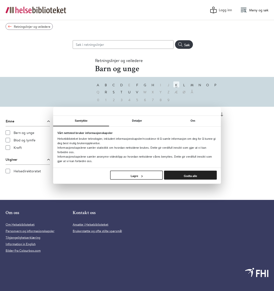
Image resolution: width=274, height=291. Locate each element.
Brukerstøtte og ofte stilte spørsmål (97, 231)
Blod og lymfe (24, 140)
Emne (10, 121)
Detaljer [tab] (137, 120)
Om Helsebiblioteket (20, 224)
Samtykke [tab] (81, 120)
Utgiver (11, 159)
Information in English (21, 244)
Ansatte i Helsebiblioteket (90, 224)
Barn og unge (24, 132)
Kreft (18, 147)
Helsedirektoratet (27, 171)
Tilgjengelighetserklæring (23, 237)
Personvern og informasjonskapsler (30, 231)
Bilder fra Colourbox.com (23, 250)
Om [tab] (192, 120)
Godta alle (190, 176)
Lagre (134, 176)
